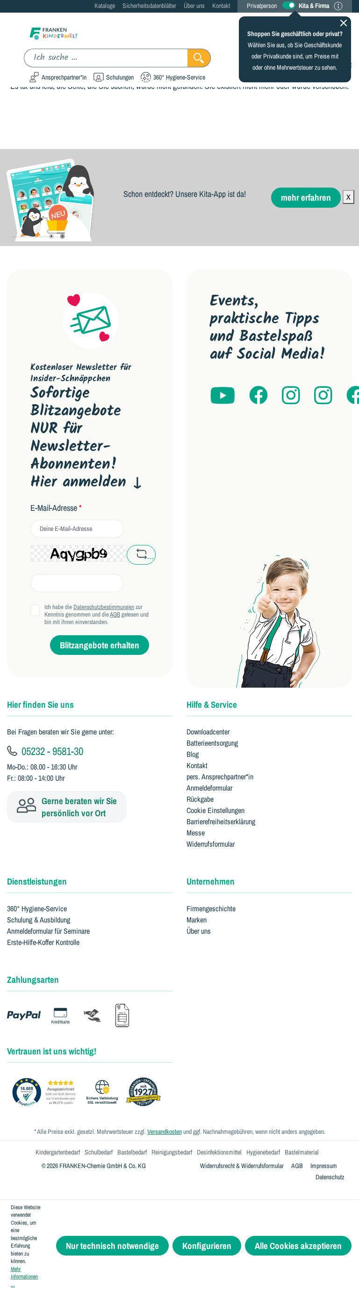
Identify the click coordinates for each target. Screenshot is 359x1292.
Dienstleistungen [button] (37, 881)
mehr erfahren (306, 197)
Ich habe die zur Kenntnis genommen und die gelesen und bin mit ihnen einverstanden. (96, 614)
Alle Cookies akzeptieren (298, 1246)
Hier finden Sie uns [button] (40, 704)
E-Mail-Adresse (56, 508)
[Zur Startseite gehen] (54, 33)
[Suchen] (199, 58)
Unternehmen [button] (211, 881)
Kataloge (104, 5)
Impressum (323, 1165)
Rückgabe (200, 799)
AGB (115, 614)
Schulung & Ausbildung (38, 920)
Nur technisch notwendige (112, 1246)
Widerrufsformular (211, 844)
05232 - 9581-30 (51, 751)
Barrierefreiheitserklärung (221, 821)
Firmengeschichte (211, 908)
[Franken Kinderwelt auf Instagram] (291, 396)
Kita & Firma (314, 5)
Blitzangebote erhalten (99, 645)
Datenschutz (330, 1177)
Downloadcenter (208, 731)
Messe (196, 832)
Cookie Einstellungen (215, 810)
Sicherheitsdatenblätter (149, 5)
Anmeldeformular (209, 788)
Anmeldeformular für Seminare (48, 931)
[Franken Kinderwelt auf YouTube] (222, 396)
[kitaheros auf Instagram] (323, 396)
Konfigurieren (206, 1246)
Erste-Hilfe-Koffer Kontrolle (43, 942)
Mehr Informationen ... (24, 1276)
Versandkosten (164, 1131)
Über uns (194, 5)
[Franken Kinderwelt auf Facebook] (258, 396)
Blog (193, 754)
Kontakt (221, 5)
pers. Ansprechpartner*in (220, 776)
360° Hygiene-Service (37, 908)
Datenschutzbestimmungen (103, 607)
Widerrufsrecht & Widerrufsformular (242, 1165)
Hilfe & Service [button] (212, 704)
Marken (197, 920)
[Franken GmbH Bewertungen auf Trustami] (89, 1092)
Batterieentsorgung (212, 743)
